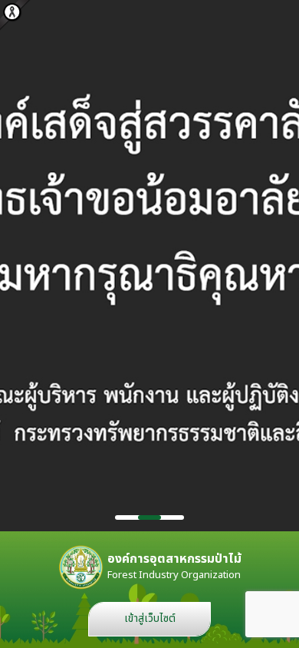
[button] (126, 517)
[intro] (149, 265)
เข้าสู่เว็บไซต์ (150, 618)
